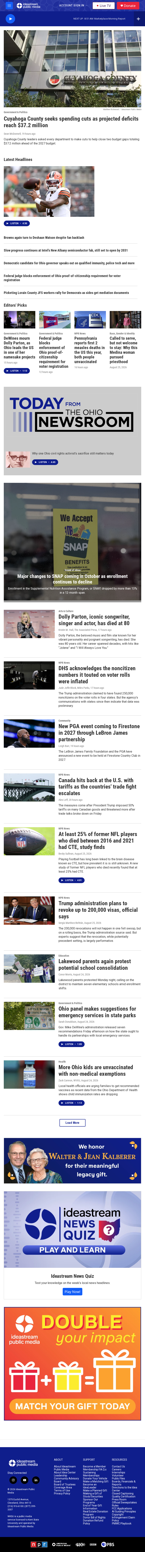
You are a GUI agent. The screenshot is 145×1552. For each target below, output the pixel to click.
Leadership (60, 1475)
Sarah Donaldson (67, 1021)
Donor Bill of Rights (94, 1517)
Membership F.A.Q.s (94, 1469)
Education (64, 955)
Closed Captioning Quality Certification (123, 1495)
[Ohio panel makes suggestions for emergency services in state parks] (29, 1016)
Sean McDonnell (12, 133)
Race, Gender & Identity (122, 333)
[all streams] (139, 18)
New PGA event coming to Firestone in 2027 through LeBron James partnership (99, 733)
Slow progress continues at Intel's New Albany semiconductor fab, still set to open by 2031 (66, 250)
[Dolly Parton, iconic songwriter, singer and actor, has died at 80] (29, 624)
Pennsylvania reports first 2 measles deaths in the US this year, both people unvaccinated (89, 350)
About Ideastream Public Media (65, 1468)
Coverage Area (63, 1487)
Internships (118, 1472)
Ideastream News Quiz (72, 1276)
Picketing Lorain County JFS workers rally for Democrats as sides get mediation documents (66, 293)
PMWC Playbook (121, 1523)
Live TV (105, 5)
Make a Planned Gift (95, 1490)
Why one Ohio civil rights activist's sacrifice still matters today (73, 453)
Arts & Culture (66, 611)
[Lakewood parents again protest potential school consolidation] (29, 968)
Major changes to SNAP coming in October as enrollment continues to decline (72, 579)
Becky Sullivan (66, 853)
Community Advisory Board (66, 1480)
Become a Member (94, 1466)
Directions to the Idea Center (124, 1489)
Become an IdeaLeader (90, 1486)
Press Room (119, 1499)
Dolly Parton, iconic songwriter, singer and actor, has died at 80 (94, 620)
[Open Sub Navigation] (87, 5)
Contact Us (118, 1466)
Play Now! (72, 1291)
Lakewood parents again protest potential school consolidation (95, 964)
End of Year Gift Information (92, 1507)
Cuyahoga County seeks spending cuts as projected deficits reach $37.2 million (71, 121)
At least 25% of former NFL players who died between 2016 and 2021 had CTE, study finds (98, 840)
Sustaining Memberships (91, 1474)
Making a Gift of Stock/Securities (93, 1495)
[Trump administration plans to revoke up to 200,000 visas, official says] (29, 910)
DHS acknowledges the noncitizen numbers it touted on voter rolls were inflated (97, 675)
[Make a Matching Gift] (72, 1364)
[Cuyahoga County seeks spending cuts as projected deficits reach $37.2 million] (72, 68)
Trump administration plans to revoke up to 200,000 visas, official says (98, 910)
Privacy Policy (62, 1493)
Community (64, 720)
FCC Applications (122, 1508)
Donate (130, 6)
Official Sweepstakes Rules (124, 1504)
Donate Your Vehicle (95, 1478)
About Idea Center (65, 1472)
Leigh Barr (64, 745)
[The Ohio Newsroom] (71, 415)
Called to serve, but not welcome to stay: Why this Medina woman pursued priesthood (123, 350)
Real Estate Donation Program (95, 1513)
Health (62, 1061)
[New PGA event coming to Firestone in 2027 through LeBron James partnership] (29, 733)
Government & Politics (15, 112)
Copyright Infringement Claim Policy (123, 1517)
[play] (10, 19)
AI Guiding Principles (124, 1511)
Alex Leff (63, 799)
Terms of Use (62, 1490)
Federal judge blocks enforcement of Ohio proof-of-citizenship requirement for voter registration (62, 278)
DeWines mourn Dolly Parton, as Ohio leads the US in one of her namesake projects (19, 347)
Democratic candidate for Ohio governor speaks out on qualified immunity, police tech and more (69, 263)
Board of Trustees (65, 1484)
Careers (116, 1469)
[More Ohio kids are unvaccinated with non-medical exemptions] (29, 1074)
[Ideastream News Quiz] (72, 1229)
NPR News (80, 333)
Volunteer (118, 1475)
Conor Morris (65, 974)
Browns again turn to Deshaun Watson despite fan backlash (44, 238)
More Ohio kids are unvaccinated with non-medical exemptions (96, 1070)
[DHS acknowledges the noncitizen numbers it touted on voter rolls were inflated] (29, 675)
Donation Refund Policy (93, 1522)
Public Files (118, 1478)
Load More (72, 1123)
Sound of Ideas (73, 570)
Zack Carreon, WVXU (69, 1080)
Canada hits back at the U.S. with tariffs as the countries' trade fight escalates (97, 787)
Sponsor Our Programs (90, 1501)
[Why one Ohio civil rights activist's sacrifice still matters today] (18, 459)
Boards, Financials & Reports (124, 1483)
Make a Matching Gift (95, 1481)
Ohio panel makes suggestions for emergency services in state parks (97, 1012)
